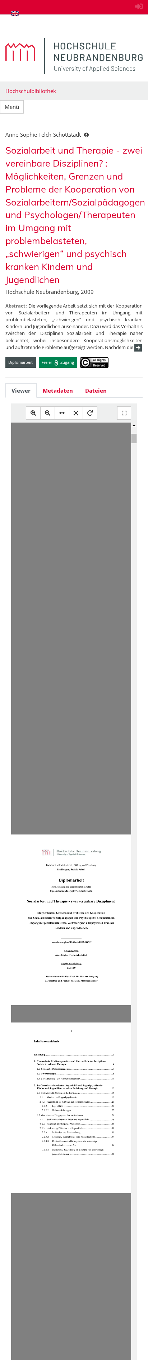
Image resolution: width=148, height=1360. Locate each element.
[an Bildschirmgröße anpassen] (76, 413)
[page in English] (15, 13)
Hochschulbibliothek (30, 90)
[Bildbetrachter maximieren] (124, 413)
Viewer (21, 390)
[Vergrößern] (33, 413)
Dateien (96, 390)
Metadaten (58, 390)
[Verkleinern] (47, 413)
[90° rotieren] (90, 413)
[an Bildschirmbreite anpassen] (62, 413)
